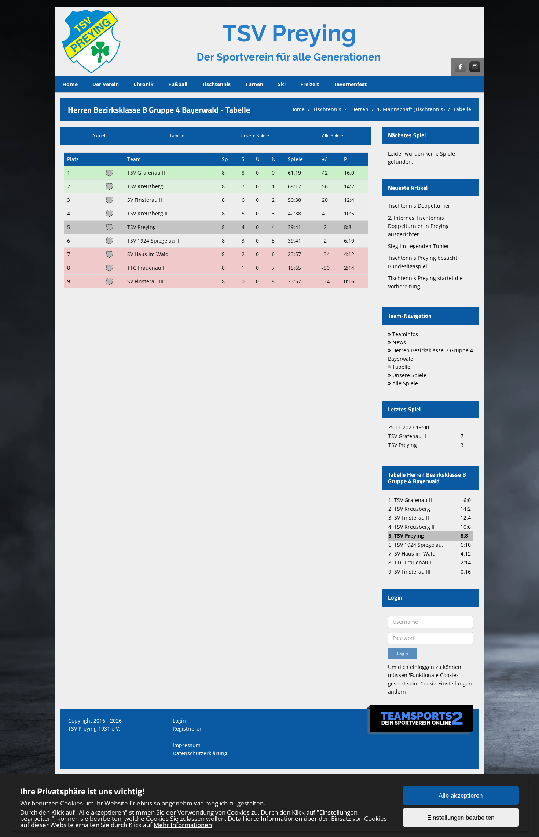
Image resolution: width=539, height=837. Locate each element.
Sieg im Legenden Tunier (418, 246)
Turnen (254, 84)
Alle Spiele (332, 135)
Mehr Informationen (183, 824)
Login (179, 720)
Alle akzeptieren (461, 795)
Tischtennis (216, 84)
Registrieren (188, 728)
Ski (282, 84)
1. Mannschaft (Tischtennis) (411, 109)
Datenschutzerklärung (200, 753)
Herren (359, 109)
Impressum (187, 745)
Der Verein (105, 84)
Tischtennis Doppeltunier (419, 205)
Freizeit (309, 84)
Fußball (177, 84)
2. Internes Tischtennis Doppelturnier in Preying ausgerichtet (418, 226)
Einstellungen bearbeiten (460, 817)
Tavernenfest (350, 84)
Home (70, 84)
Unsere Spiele (255, 135)
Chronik (143, 84)
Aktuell (99, 135)
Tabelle (462, 109)
